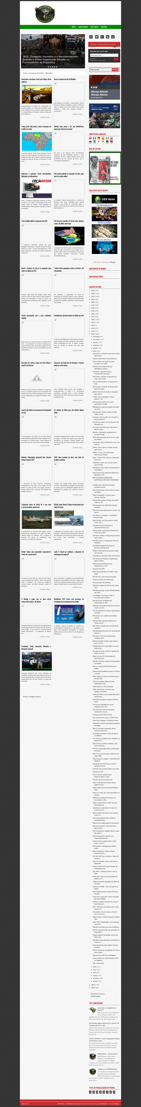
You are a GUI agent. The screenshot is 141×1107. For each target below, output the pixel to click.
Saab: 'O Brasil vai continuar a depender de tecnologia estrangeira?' (69, 552)
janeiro (95, 981)
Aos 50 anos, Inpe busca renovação (104, 577)
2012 (93, 331)
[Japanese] (99, 142)
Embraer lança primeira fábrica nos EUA (106, 769)
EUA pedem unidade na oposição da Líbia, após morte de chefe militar (69, 174)
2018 (93, 314)
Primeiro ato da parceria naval (102, 780)
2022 (93, 302)
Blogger (113, 262)
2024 (93, 296)
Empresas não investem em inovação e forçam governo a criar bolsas (69, 363)
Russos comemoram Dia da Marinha (65, 79)
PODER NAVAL (96, 996)
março (95, 975)
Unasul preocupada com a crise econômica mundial (36, 316)
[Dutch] (112, 139)
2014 (93, 325)
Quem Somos (83, 27)
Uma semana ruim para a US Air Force (105, 717)
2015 (93, 322)
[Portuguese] (95, 142)
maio (95, 969)
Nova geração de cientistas (101, 582)
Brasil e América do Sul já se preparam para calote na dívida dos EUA (36, 269)
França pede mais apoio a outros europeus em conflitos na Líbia (36, 127)
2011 (93, 334)
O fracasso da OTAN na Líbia (102, 715)
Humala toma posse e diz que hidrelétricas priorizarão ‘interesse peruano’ (69, 127)
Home (25, 73)
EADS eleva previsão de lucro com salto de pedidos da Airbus (69, 458)
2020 (93, 308)
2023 (93, 299)
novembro (96, 339)
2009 (93, 988)
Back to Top (25, 1103)
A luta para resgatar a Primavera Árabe (105, 720)
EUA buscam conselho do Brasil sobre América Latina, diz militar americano (69, 222)
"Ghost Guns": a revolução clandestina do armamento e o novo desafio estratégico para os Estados (51, 59)
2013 (93, 328)
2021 (93, 305)
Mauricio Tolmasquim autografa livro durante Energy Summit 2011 (36, 458)
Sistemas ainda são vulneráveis (103, 579)
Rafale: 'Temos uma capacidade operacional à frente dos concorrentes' (36, 552)
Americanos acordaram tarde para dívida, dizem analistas (36, 80)
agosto (95, 348)
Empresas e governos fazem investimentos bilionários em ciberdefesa (36, 174)
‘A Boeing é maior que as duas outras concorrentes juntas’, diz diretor (36, 600)
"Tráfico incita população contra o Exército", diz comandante (69, 269)
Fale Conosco (26, 31)
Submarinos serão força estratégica (104, 955)
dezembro (96, 336)
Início (74, 27)
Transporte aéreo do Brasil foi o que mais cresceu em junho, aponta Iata (36, 505)
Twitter (96, 36)
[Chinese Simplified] (112, 142)
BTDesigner (104, 1103)
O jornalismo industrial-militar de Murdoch (106, 556)
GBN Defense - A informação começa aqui (68, 1103)
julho (95, 351)
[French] (95, 139)
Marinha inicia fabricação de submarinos (106, 823)
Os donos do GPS (98, 569)
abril (94, 972)
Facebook (91, 36)
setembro (96, 345)
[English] (91, 139)
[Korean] (104, 142)
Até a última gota (98, 963)
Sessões (104, 27)
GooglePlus (102, 36)
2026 (93, 291)
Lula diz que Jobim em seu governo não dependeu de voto (36, 411)
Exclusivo (94, 27)
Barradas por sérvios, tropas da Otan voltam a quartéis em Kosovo (36, 363)
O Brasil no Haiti (98, 772)
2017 (93, 317)
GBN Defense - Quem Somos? (108, 1054)
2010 (93, 985)
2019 (93, 311)
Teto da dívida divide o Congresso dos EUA (34, 221)
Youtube (113, 36)
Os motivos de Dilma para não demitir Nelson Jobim (69, 411)
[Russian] (91, 142)
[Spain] (104, 139)
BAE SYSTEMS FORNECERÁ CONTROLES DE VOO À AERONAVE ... (106, 480)
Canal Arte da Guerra (98, 994)
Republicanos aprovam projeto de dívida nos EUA (69, 315)
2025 (93, 293)
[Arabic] (108, 142)
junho (95, 967)
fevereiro (96, 978)
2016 (93, 319)
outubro (96, 342)
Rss (107, 36)
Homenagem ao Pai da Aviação (103, 686)
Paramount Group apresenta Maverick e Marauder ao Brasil (36, 647)
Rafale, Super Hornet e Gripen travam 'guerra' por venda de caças (69, 505)
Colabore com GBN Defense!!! (107, 1069)
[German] (99, 139)
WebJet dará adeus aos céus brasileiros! (106, 927)
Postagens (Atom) (34, 696)
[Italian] (108, 139)
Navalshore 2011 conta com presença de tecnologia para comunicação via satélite (69, 600)
